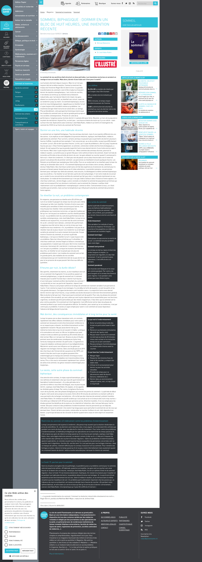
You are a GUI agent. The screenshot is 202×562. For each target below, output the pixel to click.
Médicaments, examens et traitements (25, 55)
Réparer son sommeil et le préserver (147, 93)
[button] (99, 33)
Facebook (148, 517)
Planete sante (6, 10)
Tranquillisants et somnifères (21, 123)
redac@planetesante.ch (149, 539)
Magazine (6, 28)
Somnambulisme (21, 118)
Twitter (147, 521)
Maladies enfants (6, 47)
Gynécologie (20, 49)
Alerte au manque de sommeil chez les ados (147, 106)
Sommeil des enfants (22, 114)
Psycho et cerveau (22, 65)
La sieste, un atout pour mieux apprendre (147, 83)
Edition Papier (20, 2)
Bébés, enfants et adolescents (22, 25)
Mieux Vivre (6, 76)
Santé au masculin (22, 70)
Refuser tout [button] (27, 551)
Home (42, 12)
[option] (105, 64)
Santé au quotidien (22, 74)
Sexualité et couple (22, 79)
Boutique (102, 3)
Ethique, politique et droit (25, 40)
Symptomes (6, 56)
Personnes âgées (22, 61)
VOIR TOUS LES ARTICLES (132, 25)
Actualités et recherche (24, 6)
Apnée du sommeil (22, 88)
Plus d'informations (56, 554)
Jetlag (17, 101)
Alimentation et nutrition (25, 15)
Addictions (19, 11)
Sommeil (18, 109)
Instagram (148, 525)
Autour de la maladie (23, 20)
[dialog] (19, 524)
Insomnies (19, 96)
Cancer (18, 31)
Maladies (6, 37)
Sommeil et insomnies (24, 83)
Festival (6, 87)
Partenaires (85, 3)
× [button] (35, 491)
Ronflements (19, 105)
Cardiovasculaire (22, 36)
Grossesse (19, 45)
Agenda (68, 3)
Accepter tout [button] (12, 551)
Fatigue (18, 92)
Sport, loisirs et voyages (24, 129)
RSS (146, 530)
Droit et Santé (6, 65)
